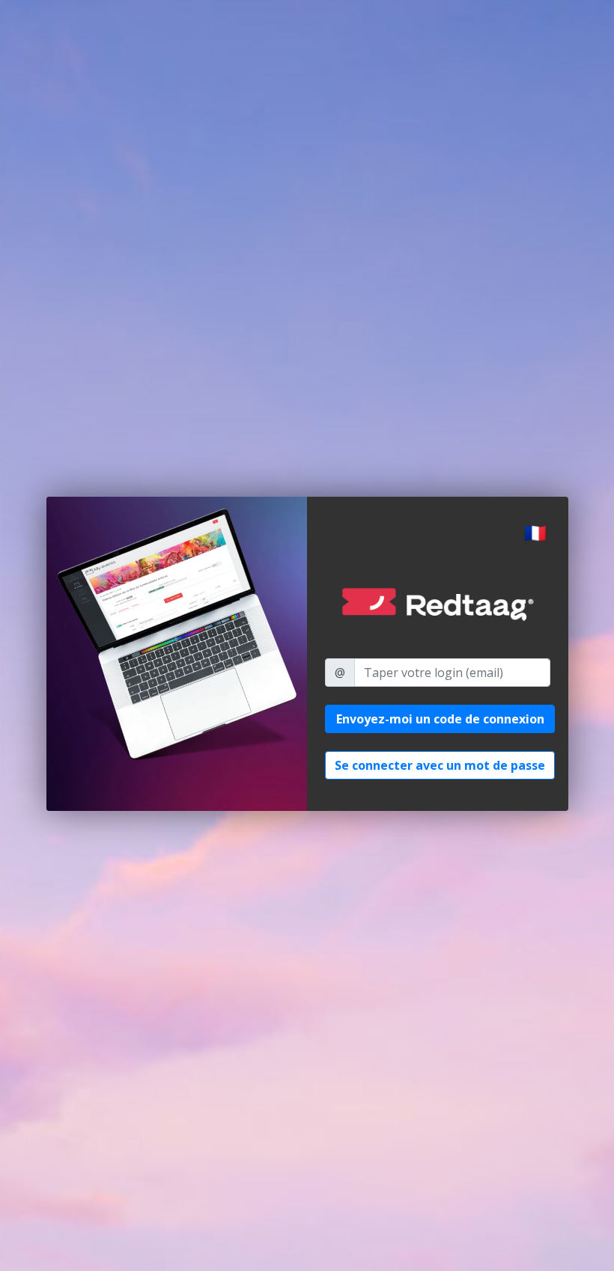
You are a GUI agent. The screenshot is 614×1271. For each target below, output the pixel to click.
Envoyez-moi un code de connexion (440, 719)
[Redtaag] (437, 605)
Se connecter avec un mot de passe (440, 765)
